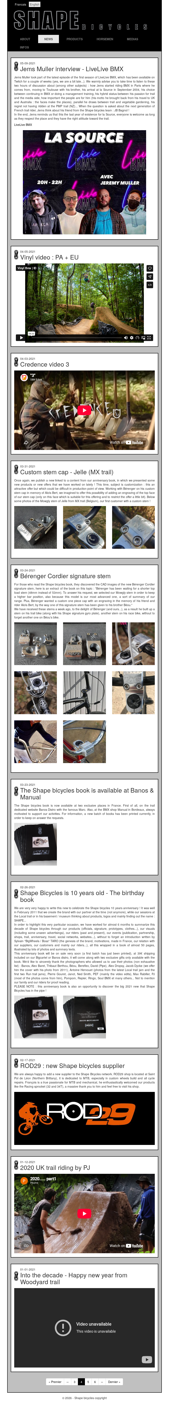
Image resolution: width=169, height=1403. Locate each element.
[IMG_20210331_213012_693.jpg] (84, 527)
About (25, 39)
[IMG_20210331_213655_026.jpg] (133, 527)
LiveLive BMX (23, 125)
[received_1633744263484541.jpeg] (84, 741)
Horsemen (105, 39)
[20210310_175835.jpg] (84, 643)
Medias (132, 39)
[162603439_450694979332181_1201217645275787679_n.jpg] (133, 643)
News (48, 39)
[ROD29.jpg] (84, 1118)
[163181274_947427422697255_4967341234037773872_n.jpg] (35, 692)
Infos (24, 47)
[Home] (80, 30)
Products (75, 39)
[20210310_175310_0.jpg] (35, 643)
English (34, 4)
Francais (20, 4)
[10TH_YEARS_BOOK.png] (35, 844)
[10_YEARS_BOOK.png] (84, 1017)
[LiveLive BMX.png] (84, 182)
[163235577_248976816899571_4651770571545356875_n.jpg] (133, 692)
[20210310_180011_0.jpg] (35, 527)
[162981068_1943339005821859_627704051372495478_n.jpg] (84, 692)
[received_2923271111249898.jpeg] (35, 741)
